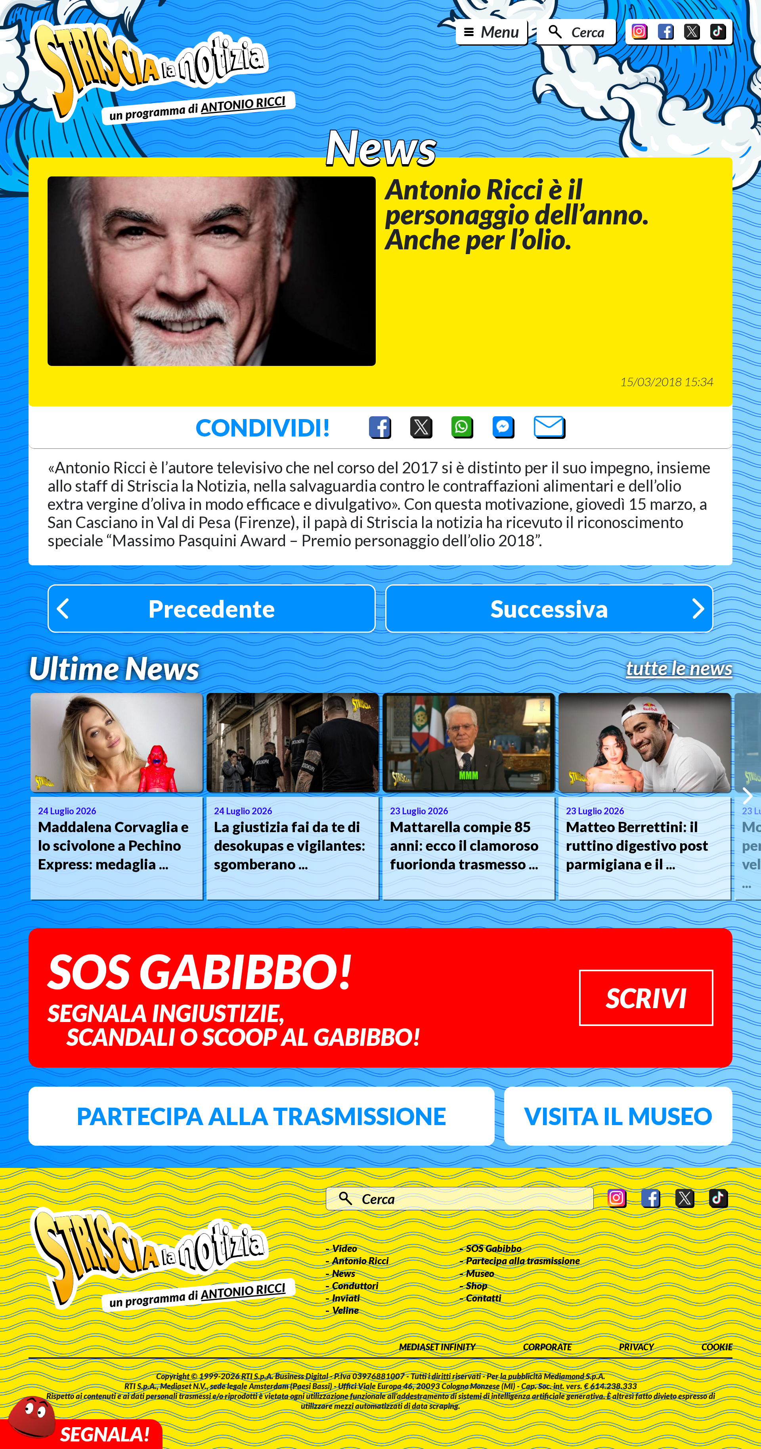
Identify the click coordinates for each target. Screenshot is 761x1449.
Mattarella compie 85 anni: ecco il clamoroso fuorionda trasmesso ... (464, 845)
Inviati (346, 1298)
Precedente (211, 608)
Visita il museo (618, 1116)
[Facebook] (666, 32)
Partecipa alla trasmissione (261, 1116)
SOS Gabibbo (494, 1248)
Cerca (588, 31)
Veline (345, 1310)
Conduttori (355, 1285)
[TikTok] (718, 32)
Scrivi (646, 998)
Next (747, 796)
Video (344, 1248)
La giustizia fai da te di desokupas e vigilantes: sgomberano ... (289, 845)
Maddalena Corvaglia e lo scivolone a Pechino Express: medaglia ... (113, 845)
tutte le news (679, 668)
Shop (477, 1285)
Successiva (549, 608)
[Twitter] (692, 32)
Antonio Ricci (360, 1260)
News (343, 1273)
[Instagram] (640, 32)
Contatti (483, 1298)
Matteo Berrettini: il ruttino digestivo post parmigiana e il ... (637, 845)
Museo (480, 1273)
